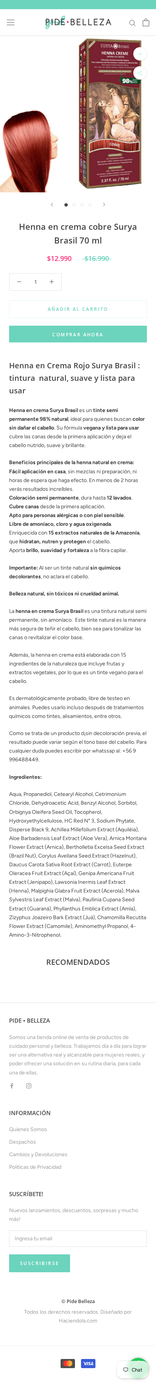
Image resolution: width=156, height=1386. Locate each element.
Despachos (22, 1142)
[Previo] (52, 204)
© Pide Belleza (78, 1301)
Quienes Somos (28, 1129)
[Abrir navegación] (10, 22)
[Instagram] (28, 1085)
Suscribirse (39, 1263)
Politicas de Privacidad (35, 1167)
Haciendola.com (78, 1321)
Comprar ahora (77, 334)
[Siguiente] (104, 204)
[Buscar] (132, 22)
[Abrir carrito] (146, 22)
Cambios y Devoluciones (38, 1154)
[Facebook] (11, 1085)
